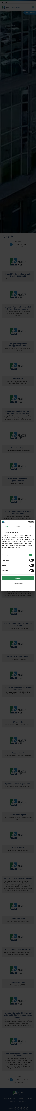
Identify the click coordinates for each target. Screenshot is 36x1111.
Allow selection (18, 583)
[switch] (31, 560)
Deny (18, 588)
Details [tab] (18, 526)
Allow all (18, 578)
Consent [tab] (6, 526)
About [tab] (29, 526)
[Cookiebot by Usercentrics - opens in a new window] (26, 522)
